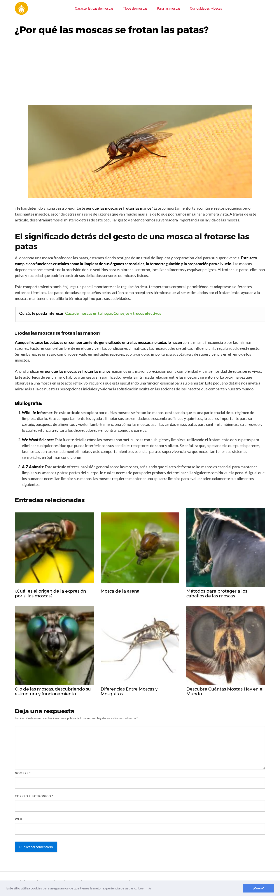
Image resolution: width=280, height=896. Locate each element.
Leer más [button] (145, 888)
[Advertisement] (140, 68)
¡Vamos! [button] (258, 888)
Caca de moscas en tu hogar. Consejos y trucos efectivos (113, 313)
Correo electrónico (34, 796)
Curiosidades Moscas (206, 8)
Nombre (23, 773)
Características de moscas (94, 8)
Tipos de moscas (135, 8)
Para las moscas (168, 8)
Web (18, 819)
